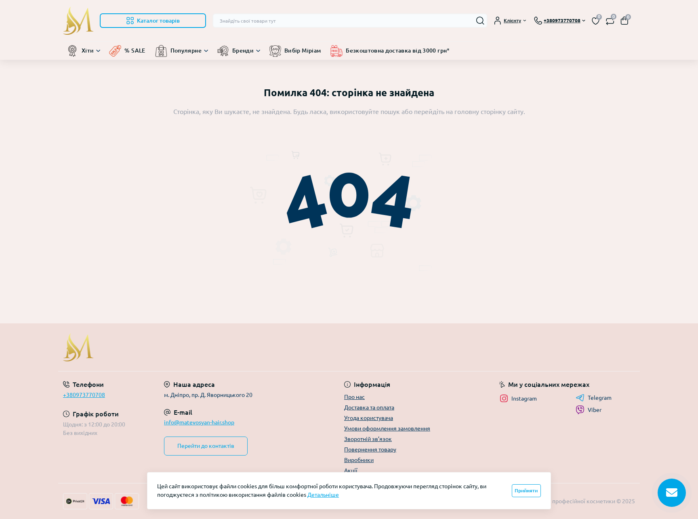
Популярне (186, 50)
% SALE (134, 50)
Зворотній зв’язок (368, 439)
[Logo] (78, 20)
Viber (594, 410)
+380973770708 (84, 395)
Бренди (243, 50)
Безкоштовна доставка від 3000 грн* (398, 50)
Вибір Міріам (302, 50)
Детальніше (323, 495)
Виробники (359, 460)
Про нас (354, 397)
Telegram (600, 398)
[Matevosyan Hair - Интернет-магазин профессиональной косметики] (203, 347)
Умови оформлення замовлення (387, 428)
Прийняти (526, 490)
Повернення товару (370, 449)
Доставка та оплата (369, 407)
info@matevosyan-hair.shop (199, 422)
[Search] (480, 21)
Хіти (88, 50)
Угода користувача (368, 418)
